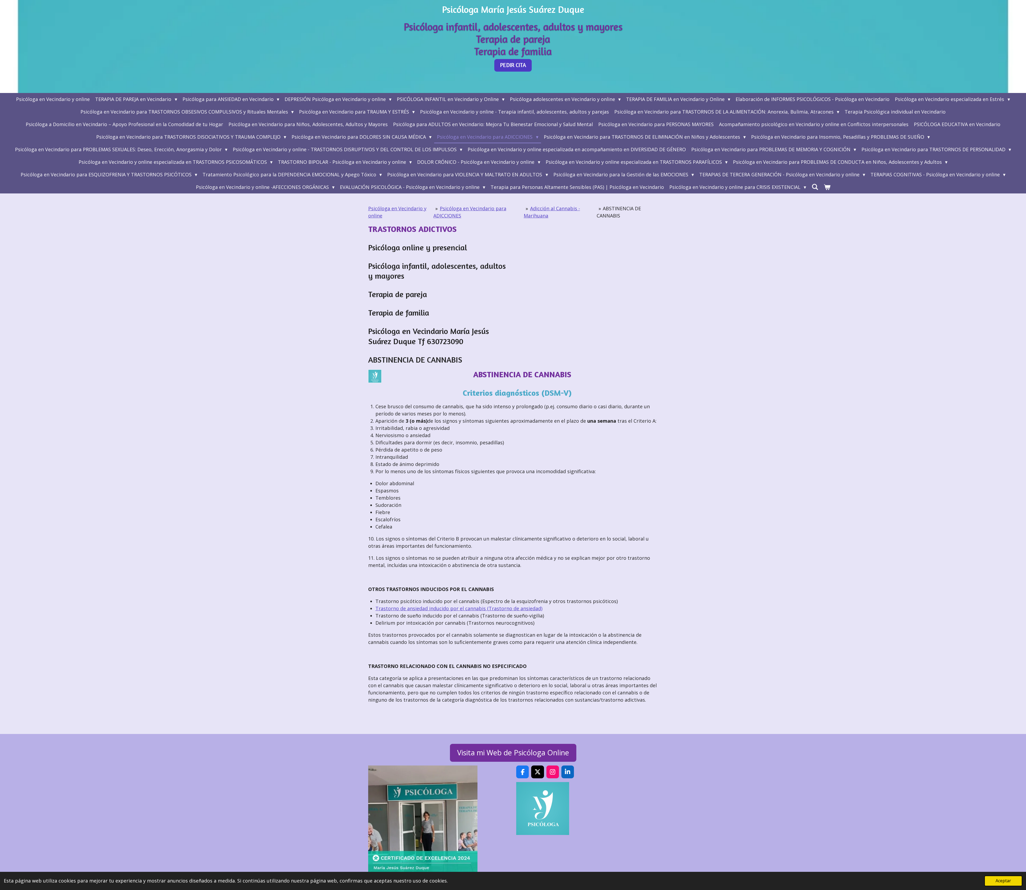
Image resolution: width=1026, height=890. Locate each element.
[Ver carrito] (827, 187)
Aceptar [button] (1003, 881)
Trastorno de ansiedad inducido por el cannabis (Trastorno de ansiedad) (458, 608)
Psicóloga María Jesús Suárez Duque (513, 9)
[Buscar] (815, 187)
